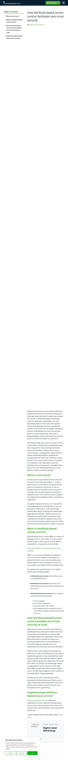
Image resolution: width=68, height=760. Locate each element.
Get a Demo (51, 3)
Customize (11, 753)
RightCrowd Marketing (37, 25)
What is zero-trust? (12, 16)
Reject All (21, 753)
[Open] (63, 3)
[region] (21, 747)
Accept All (32, 753)
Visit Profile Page (36, 739)
